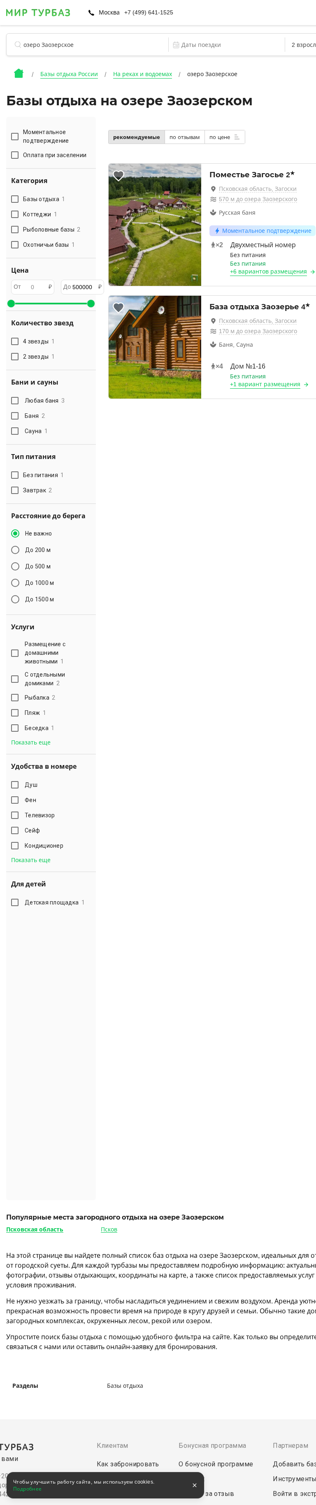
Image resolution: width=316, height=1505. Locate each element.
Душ (31, 784)
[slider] (11, 303)
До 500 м (38, 566)
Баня (35, 416)
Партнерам (290, 1445)
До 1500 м (39, 599)
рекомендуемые (136, 137)
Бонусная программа (212, 1445)
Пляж (35, 713)
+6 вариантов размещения (268, 271)
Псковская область (34, 1229)
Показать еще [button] (31, 742)
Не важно (38, 533)
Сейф (32, 830)
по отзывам (185, 137)
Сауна (36, 431)
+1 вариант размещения (265, 384)
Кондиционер (44, 845)
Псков (109, 1229)
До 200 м (38, 550)
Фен (30, 800)
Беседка (40, 728)
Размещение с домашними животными (45, 653)
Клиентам (112, 1445)
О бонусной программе (216, 1464)
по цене (220, 137)
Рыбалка (40, 697)
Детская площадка (55, 902)
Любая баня (45, 400)
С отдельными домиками (45, 678)
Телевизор (40, 815)
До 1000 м (39, 583)
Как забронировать (128, 1464)
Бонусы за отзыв (206, 1494)
